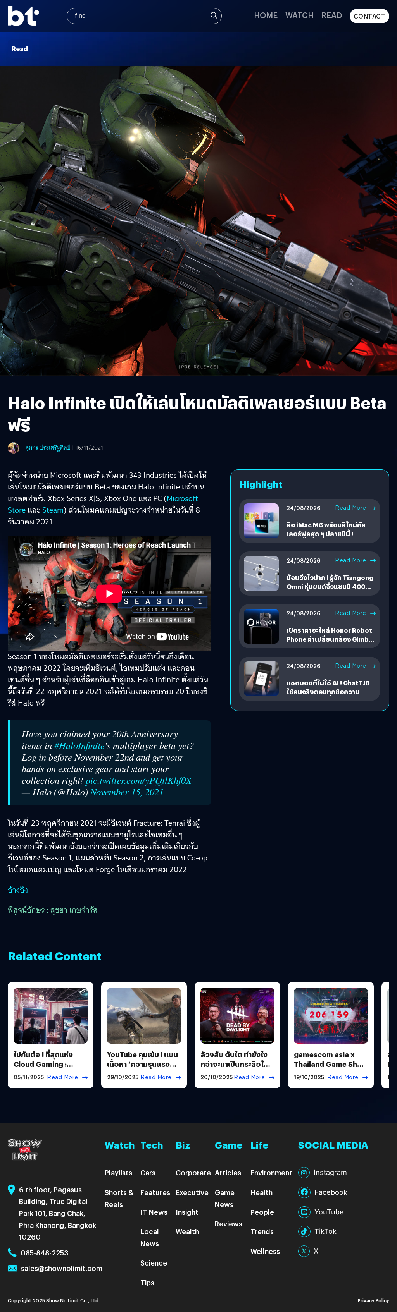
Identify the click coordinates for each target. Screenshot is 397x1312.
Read (331, 15)
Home (266, 15)
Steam (53, 510)
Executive (192, 1192)
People (262, 1212)
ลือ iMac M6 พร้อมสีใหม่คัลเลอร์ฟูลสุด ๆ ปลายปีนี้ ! (326, 529)
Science (153, 1262)
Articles (228, 1172)
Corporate (193, 1172)
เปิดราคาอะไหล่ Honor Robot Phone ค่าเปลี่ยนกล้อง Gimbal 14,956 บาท (331, 639)
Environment (271, 1172)
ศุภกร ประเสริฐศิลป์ (48, 448)
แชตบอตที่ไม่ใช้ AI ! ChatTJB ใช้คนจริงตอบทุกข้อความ (328, 687)
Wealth (187, 1231)
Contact (370, 16)
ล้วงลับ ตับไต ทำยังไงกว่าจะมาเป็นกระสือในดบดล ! (236, 1063)
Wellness (265, 1251)
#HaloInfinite (79, 745)
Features (155, 1192)
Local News (149, 1237)
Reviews (228, 1223)
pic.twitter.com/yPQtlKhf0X (139, 780)
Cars (147, 1172)
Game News (225, 1198)
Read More (350, 508)
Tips (147, 1282)
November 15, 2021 (127, 791)
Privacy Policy (373, 1300)
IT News (153, 1212)
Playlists (118, 1172)
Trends (262, 1231)
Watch (299, 15)
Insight (187, 1212)
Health (261, 1192)
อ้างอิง (18, 889)
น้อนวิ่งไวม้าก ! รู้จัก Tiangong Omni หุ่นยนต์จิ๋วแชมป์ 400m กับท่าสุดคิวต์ (330, 586)
